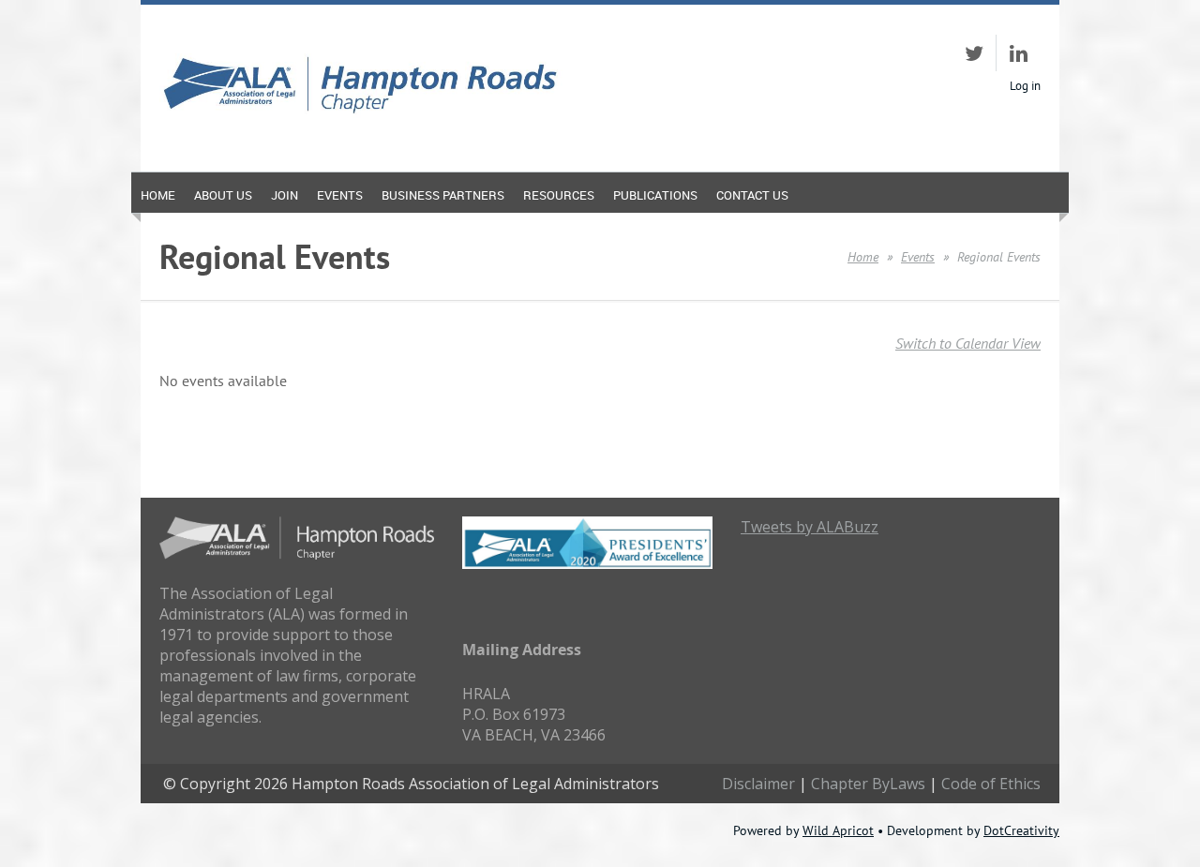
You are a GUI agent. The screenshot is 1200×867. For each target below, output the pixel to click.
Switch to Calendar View (968, 343)
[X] (974, 53)
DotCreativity (1021, 830)
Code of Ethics (991, 783)
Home (863, 256)
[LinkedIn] (1019, 53)
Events (918, 256)
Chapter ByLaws (868, 783)
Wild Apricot (838, 830)
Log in (1025, 86)
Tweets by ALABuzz (809, 526)
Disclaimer (758, 783)
